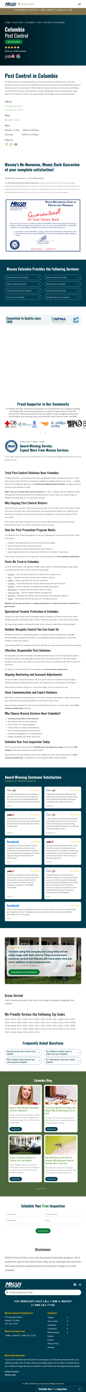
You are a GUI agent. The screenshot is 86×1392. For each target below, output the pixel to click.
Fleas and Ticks (13, 592)
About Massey (53, 1332)
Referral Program (12, 1371)
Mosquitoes (12, 589)
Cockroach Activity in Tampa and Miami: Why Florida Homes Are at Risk (60, 1095)
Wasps (10, 598)
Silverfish (11, 595)
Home (8, 22)
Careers (50, 1336)
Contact (50, 1339)
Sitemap (50, 1347)
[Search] (7, 1292)
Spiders (10, 580)
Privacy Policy (52, 1343)
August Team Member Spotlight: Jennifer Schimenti (25, 1095)
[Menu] (79, 4)
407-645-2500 (11, 1323)
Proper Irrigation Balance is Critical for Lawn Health (25, 1145)
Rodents (11, 586)
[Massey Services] (11, 4)
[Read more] (80, 778)
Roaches (11, 574)
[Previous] (40, 432)
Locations (18, 22)
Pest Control (52, 1321)
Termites (11, 583)
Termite (50, 1317)
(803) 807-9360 (12, 120)
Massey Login (10, 1374)
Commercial (52, 1328)
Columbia (30, 22)
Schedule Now (43, 1231)
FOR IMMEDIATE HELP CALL (43, 10)
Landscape (51, 1325)
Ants (10, 577)
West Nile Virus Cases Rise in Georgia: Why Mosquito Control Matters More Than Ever (60, 1145)
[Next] (45, 432)
